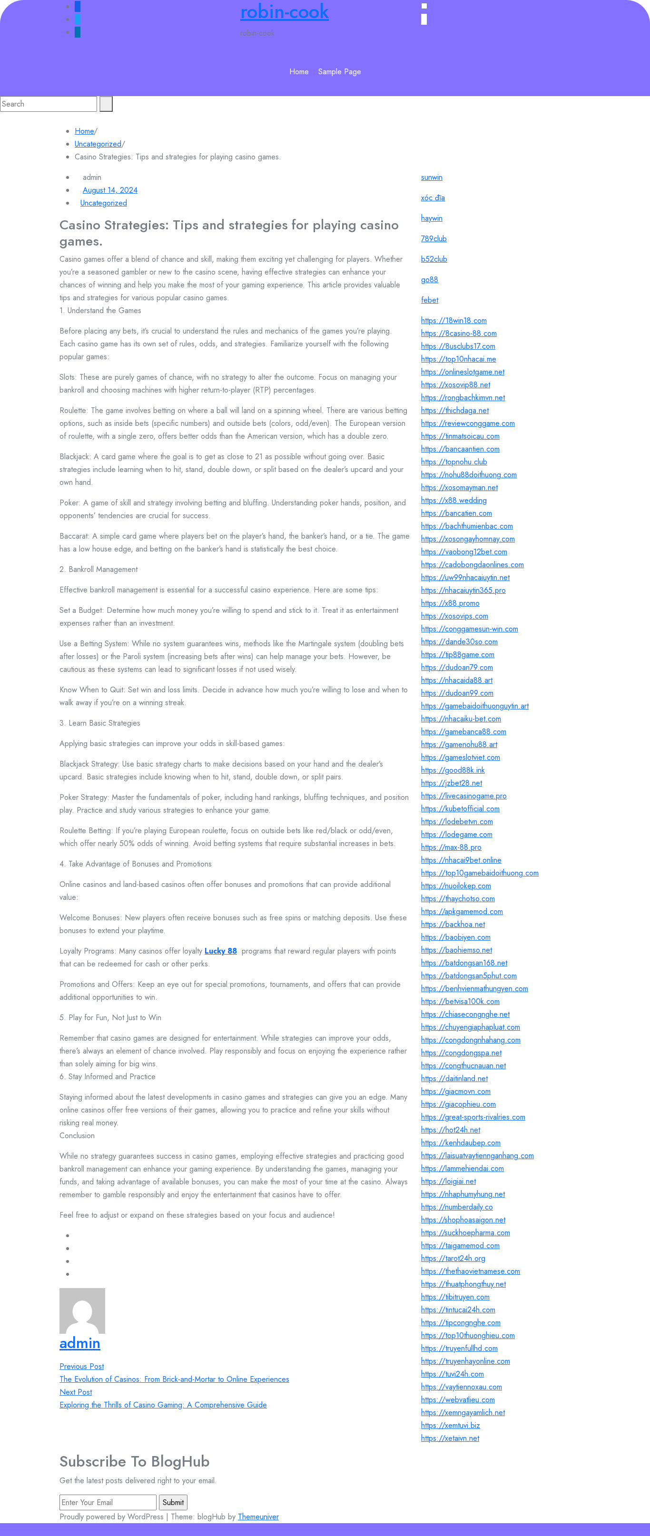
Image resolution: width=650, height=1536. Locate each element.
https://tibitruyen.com (455, 1296)
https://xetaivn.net (450, 1438)
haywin (432, 218)
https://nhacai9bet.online (461, 860)
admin (79, 1343)
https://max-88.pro (451, 847)
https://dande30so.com (459, 641)
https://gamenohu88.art (459, 744)
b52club (434, 259)
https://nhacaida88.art (456, 680)
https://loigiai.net (448, 1181)
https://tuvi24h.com (452, 1374)
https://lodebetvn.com (457, 821)
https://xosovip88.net (455, 384)
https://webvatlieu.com (458, 1399)
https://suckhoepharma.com (465, 1232)
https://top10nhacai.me (458, 359)
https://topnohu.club (454, 461)
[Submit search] (106, 104)
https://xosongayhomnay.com (468, 538)
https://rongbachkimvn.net (463, 397)
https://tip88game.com (457, 654)
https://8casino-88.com (459, 333)
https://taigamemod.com (460, 1245)
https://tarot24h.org (453, 1258)
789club (434, 238)
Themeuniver (258, 1516)
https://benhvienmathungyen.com (474, 988)
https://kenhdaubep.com (461, 1142)
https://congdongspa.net (461, 1052)
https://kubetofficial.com (460, 808)
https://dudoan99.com (457, 693)
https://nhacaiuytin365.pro (463, 590)
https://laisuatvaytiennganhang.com (477, 1155)
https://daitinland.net (454, 1078)
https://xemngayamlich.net (463, 1412)
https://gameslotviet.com (460, 757)
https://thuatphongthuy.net (463, 1284)
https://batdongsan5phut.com (469, 975)
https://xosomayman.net (459, 487)
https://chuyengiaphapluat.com (470, 1027)
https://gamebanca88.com (463, 731)
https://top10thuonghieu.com (468, 1335)
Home (299, 71)
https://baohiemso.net (456, 950)
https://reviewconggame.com (468, 423)
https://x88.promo (450, 603)
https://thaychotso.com (458, 898)
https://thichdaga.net (455, 410)
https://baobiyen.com (456, 937)
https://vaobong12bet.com (464, 551)
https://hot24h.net (450, 1129)
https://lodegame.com (456, 834)
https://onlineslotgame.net (462, 371)
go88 (429, 279)
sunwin (432, 177)
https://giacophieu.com (458, 1104)
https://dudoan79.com (457, 667)
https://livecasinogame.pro (464, 795)
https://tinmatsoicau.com (460, 436)
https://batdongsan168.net (464, 962)
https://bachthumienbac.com (467, 526)
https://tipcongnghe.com (461, 1322)
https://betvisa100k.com (460, 1001)
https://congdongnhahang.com (471, 1039)
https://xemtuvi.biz (450, 1425)
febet (429, 300)
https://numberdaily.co (457, 1206)
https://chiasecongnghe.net (465, 1014)
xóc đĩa (433, 197)
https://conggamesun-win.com (469, 628)
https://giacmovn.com (456, 1091)
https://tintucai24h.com (458, 1309)
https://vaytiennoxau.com (461, 1386)
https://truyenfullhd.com (459, 1348)
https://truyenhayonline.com (465, 1361)
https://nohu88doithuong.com (469, 474)
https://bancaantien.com (460, 448)
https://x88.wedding (454, 500)
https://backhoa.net (453, 924)
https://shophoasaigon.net (463, 1219)
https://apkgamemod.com (462, 911)
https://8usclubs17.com (458, 346)
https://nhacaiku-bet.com (461, 718)
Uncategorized (98, 143)
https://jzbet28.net (451, 783)
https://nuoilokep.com (456, 885)
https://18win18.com (454, 320)
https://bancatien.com (456, 513)
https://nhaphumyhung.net (463, 1194)
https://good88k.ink (453, 770)
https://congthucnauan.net (463, 1065)
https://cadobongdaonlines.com (472, 564)
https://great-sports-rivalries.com (473, 1117)
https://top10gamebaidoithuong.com (480, 872)
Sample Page (339, 71)
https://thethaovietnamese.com (470, 1271)
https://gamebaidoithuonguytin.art (475, 705)
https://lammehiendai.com (462, 1168)
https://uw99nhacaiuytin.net (465, 577)
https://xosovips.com (454, 615)
